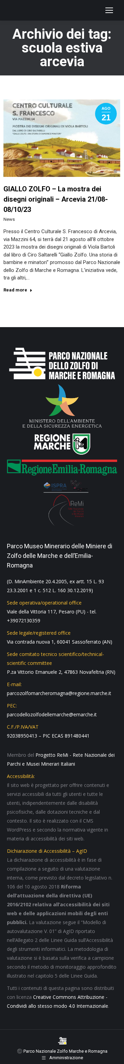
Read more (15, 289)
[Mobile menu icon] (109, 10)
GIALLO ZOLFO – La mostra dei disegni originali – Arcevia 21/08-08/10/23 (55, 199)
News (9, 219)
